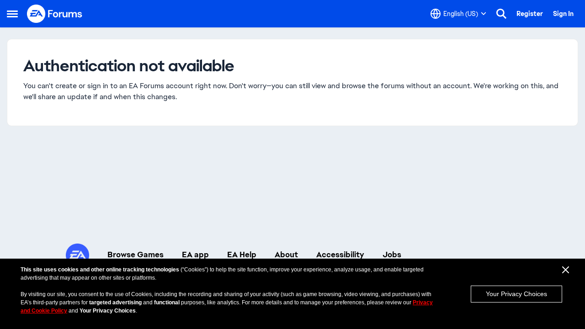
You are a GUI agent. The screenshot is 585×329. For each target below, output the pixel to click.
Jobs (392, 254)
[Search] (501, 13)
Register (529, 14)
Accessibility (340, 254)
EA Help (241, 254)
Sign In (563, 14)
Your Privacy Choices (516, 293)
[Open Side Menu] (12, 14)
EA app (195, 254)
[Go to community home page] (55, 14)
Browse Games (135, 254)
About (286, 254)
